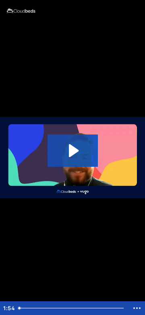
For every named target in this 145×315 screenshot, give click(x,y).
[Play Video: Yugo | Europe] (73, 150)
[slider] (72, 308)
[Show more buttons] (137, 308)
